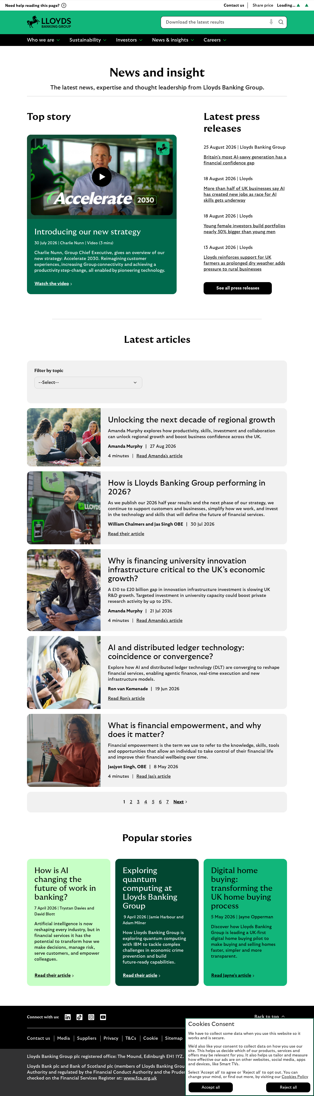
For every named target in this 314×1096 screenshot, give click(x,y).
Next (178, 802)
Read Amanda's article (159, 456)
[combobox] (214, 22)
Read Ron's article (126, 698)
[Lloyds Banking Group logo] (49, 22)
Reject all (288, 1087)
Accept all (211, 1087)
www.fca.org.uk (140, 1078)
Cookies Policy (295, 1077)
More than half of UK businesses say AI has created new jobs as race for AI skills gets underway (244, 195)
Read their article (126, 534)
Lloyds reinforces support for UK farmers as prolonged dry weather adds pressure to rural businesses (244, 263)
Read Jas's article (153, 776)
